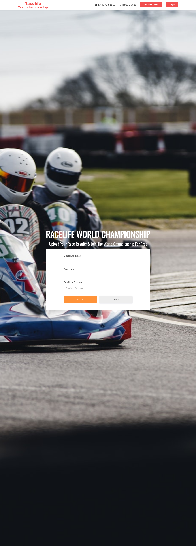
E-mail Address (72, 255)
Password (69, 268)
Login (116, 299)
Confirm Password (74, 282)
